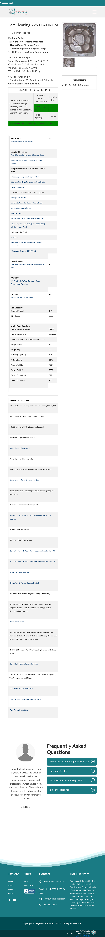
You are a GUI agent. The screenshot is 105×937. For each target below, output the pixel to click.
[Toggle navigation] (94, 12)
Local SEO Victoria (83, 936)
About (10, 885)
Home (10, 881)
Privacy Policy (29, 885)
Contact (11, 893)
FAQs (26, 881)
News (10, 889)
